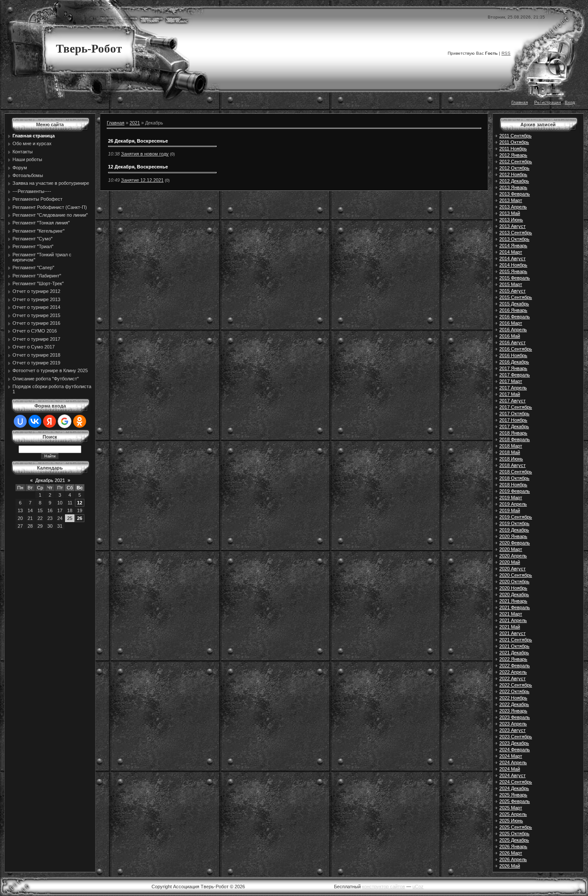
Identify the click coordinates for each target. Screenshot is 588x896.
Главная (519, 102)
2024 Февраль (514, 749)
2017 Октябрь (514, 413)
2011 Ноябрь (513, 148)
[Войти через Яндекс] (49, 421)
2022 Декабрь (514, 704)
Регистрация (547, 102)
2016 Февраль (514, 316)
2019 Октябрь (514, 523)
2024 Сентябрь (515, 781)
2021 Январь (513, 601)
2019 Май (509, 510)
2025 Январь (513, 794)
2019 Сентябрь (515, 517)
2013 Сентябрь (515, 232)
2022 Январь (513, 659)
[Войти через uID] (20, 421)
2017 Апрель (513, 387)
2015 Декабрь (514, 303)
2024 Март (510, 756)
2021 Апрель (513, 620)
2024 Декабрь (514, 788)
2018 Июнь (511, 458)
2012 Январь (513, 155)
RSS (506, 53)
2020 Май (509, 562)
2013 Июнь (511, 219)
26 (79, 518)
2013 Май (509, 213)
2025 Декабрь (514, 840)
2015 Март (510, 284)
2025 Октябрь (514, 833)
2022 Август (512, 678)
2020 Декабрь (514, 594)
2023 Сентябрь (515, 736)
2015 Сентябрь (515, 297)
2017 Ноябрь (513, 420)
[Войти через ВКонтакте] (34, 421)
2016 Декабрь (514, 361)
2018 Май (509, 452)
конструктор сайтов (383, 886)
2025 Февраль (514, 801)
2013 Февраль (514, 193)
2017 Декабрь (514, 426)
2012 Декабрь (514, 181)
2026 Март (510, 853)
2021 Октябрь (514, 646)
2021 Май (509, 626)
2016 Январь (513, 310)
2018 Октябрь (514, 478)
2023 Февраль (514, 717)
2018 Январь (513, 433)
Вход (570, 102)
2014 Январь (513, 245)
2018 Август (512, 465)
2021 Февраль (514, 607)
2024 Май (509, 769)
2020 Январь (513, 536)
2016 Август (512, 342)
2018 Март (510, 445)
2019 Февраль (514, 491)
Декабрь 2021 (50, 480)
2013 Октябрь (514, 239)
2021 (135, 122)
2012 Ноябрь (513, 174)
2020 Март (510, 549)
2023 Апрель (513, 723)
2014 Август (512, 258)
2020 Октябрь (514, 581)
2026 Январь (513, 846)
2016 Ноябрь (513, 355)
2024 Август (512, 775)
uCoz (418, 886)
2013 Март (510, 200)
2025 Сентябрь (515, 827)
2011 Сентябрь (515, 135)
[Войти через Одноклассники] (79, 421)
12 (79, 502)
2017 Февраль (514, 374)
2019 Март (510, 497)
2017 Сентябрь (515, 407)
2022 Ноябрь (513, 697)
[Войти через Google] (64, 421)
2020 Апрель (513, 555)
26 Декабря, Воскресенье (138, 140)
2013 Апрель (513, 206)
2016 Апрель (513, 329)
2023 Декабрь (514, 743)
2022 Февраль (514, 665)
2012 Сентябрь (515, 161)
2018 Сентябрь (515, 471)
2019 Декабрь (514, 529)
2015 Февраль (514, 277)
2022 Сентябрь (515, 685)
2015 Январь (513, 271)
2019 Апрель (513, 504)
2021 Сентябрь (515, 639)
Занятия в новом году (145, 153)
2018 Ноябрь (513, 484)
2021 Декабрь (514, 652)
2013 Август (512, 226)
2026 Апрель (513, 859)
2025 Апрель (513, 814)
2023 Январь (513, 710)
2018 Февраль (514, 439)
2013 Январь (513, 187)
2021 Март (510, 613)
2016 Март (510, 323)
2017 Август (512, 400)
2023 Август (512, 730)
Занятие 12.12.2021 (142, 180)
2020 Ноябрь (513, 588)
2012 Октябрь (514, 168)
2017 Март (510, 381)
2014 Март (510, 252)
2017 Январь (513, 368)
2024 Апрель (513, 762)
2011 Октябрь (514, 142)
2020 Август (512, 568)
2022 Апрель (513, 672)
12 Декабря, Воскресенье (138, 166)
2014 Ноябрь (513, 265)
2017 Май (509, 394)
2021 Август (512, 633)
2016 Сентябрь (515, 349)
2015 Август (512, 290)
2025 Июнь (511, 820)
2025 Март (510, 807)
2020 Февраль (514, 542)
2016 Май (509, 336)
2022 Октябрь (514, 691)
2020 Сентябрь (515, 575)
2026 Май (509, 865)
